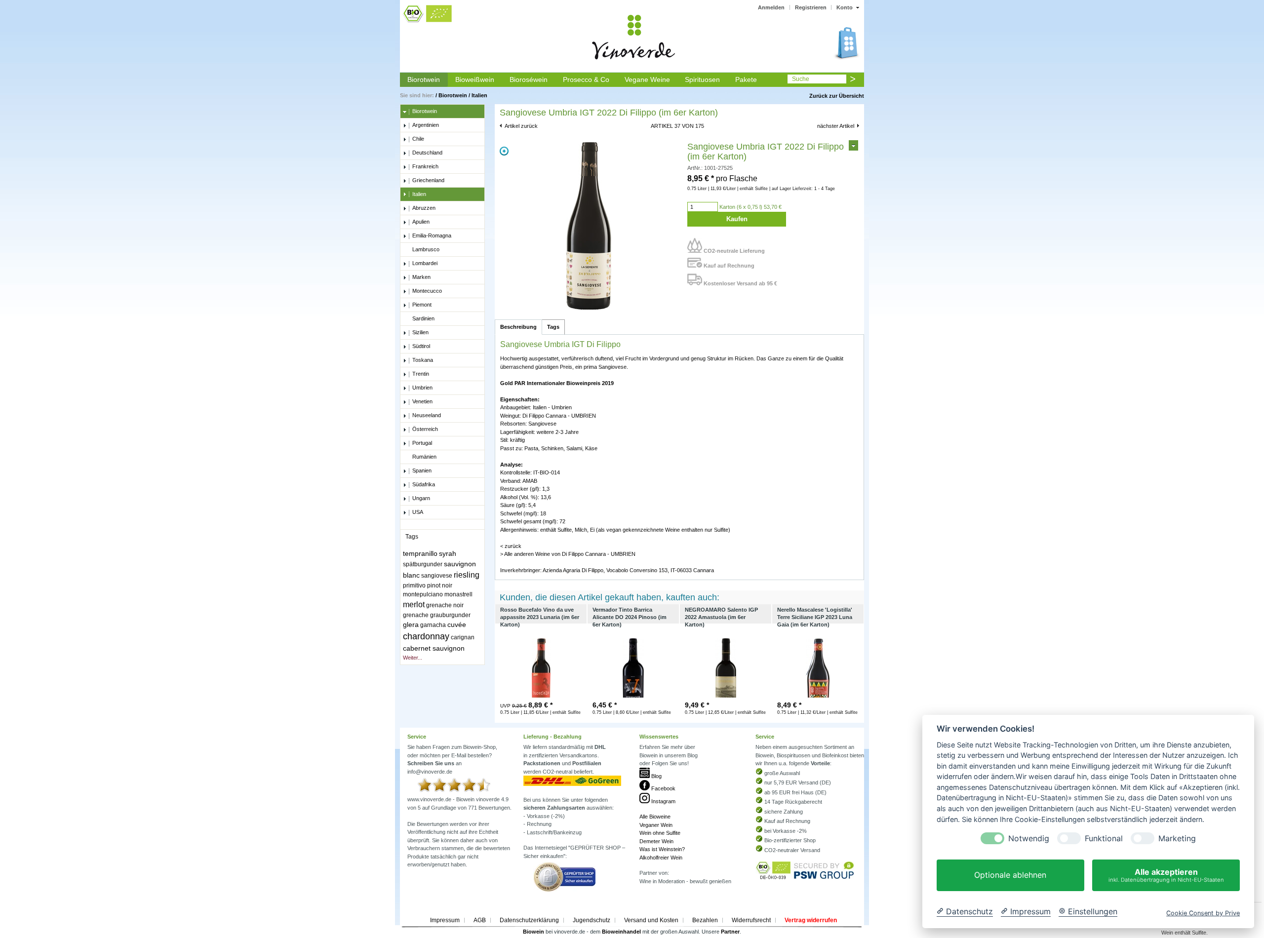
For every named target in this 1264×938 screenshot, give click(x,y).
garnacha (433, 625)
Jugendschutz (591, 920)
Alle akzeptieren (1166, 875)
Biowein (533, 932)
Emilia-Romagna (431, 235)
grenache (416, 615)
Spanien (422, 470)
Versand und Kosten (651, 920)
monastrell (458, 594)
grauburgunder (450, 615)
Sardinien (423, 318)
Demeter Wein (656, 841)
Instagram (662, 801)
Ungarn (421, 498)
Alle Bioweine (655, 817)
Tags (553, 327)
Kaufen (737, 219)
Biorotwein (423, 79)
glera (411, 624)
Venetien (422, 401)
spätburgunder (422, 564)
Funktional (1104, 838)
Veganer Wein (655, 825)
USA (417, 512)
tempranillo (420, 553)
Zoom (504, 151)
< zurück (510, 546)
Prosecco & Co (586, 79)
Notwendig (1028, 838)
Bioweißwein (474, 79)
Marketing (1177, 838)
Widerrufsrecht (751, 920)
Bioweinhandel (621, 932)
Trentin (420, 374)
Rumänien (424, 457)
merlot (414, 604)
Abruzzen (423, 208)
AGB (480, 920)
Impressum (445, 920)
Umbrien (422, 388)
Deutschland (427, 153)
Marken (421, 277)
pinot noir (439, 585)
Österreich (425, 429)
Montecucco (427, 291)
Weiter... (412, 658)
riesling (466, 575)
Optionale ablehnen (1010, 875)
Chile (418, 139)
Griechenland (428, 180)
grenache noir (445, 605)
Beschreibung (518, 327)
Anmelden (771, 7)
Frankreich (425, 166)
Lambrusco (425, 249)
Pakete (746, 79)
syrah (447, 553)
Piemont (422, 305)
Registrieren (811, 7)
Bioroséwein (529, 79)
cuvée (456, 624)
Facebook (662, 788)
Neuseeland (426, 415)
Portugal (422, 443)
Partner (730, 932)
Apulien (421, 222)
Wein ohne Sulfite (659, 833)
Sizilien (420, 332)
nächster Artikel (835, 126)
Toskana (422, 360)
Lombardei (424, 263)
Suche (800, 79)
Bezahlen (705, 920)
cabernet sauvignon (434, 648)
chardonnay (426, 636)
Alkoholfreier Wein (660, 857)
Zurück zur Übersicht (836, 96)
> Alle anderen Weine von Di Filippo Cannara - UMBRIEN (567, 554)
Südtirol (421, 346)
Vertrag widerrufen (811, 920)
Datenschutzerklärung (529, 920)
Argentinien (425, 125)
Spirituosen (702, 79)
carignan (462, 637)
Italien (479, 95)
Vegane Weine (647, 79)
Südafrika (423, 484)
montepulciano (423, 594)
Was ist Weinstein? (662, 849)
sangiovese (436, 575)
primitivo (414, 585)
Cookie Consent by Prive (1203, 913)
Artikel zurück (521, 126)
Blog (656, 776)
